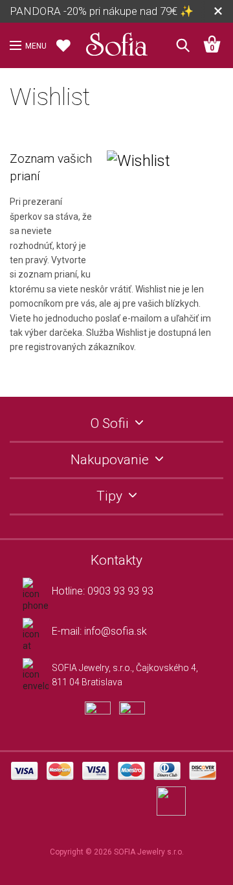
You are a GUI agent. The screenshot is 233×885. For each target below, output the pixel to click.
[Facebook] (102, 720)
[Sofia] (116, 41)
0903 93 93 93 (120, 591)
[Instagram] (135, 720)
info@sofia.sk (115, 631)
